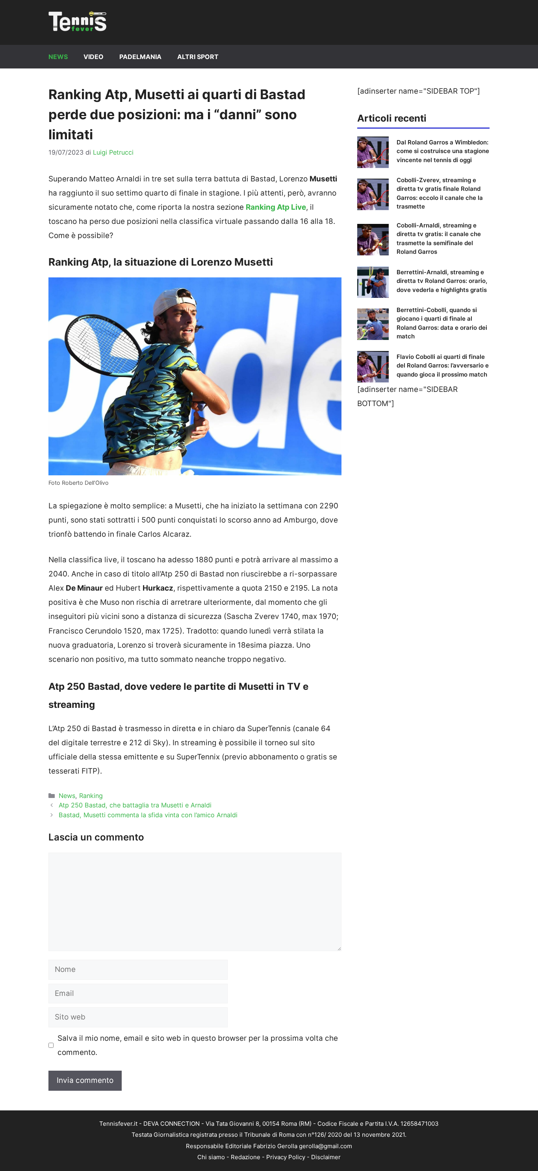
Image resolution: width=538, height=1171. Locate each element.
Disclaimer (326, 1157)
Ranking (91, 796)
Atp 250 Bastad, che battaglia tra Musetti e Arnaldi (135, 805)
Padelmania (140, 57)
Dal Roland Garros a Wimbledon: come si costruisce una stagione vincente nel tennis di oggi (443, 151)
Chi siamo (211, 1157)
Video (93, 57)
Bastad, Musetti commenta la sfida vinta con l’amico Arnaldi (148, 815)
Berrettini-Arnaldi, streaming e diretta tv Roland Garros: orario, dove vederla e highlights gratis (442, 281)
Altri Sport (198, 57)
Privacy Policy (285, 1157)
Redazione (245, 1157)
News (58, 57)
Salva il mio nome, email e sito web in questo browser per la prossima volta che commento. (198, 1045)
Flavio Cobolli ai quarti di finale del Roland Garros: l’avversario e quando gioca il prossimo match (443, 365)
